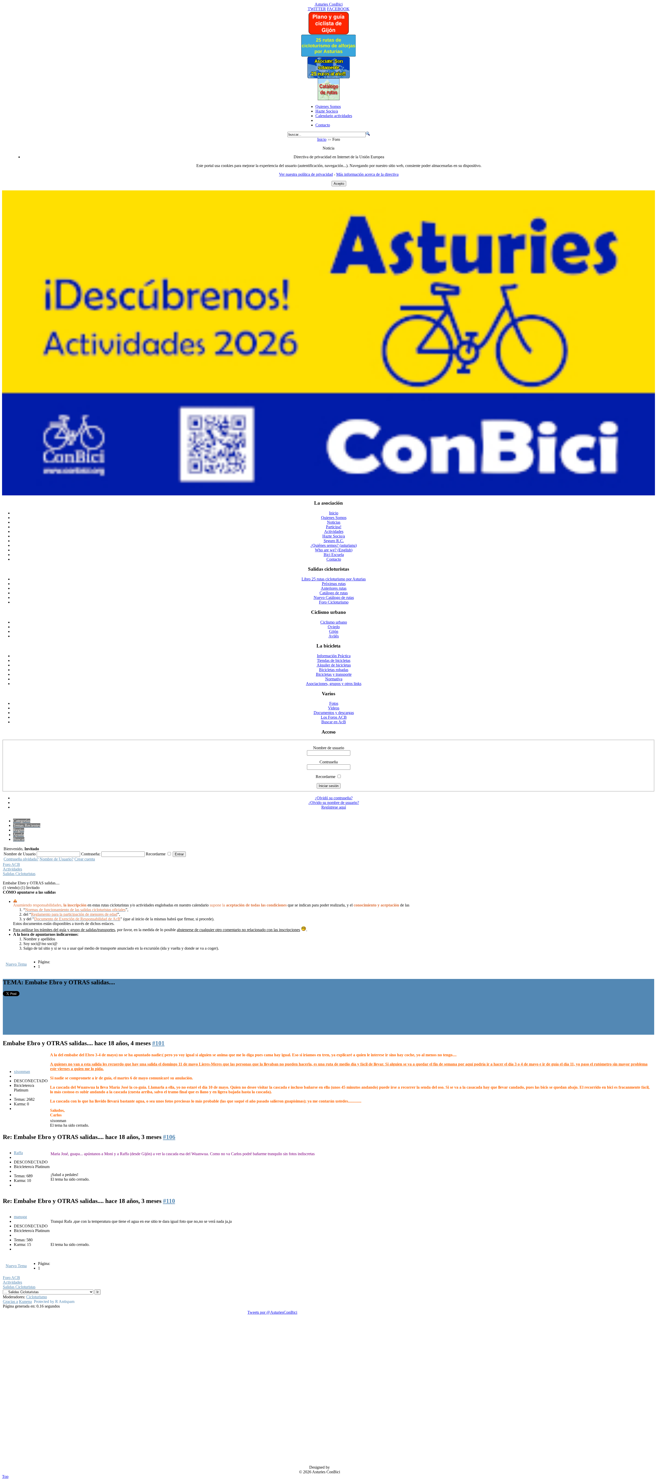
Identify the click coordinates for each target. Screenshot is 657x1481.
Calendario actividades (333, 116)
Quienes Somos (328, 106)
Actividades (12, 869)
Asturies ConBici (329, 4)
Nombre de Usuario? (56, 859)
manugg (20, 1217)
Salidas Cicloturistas (19, 874)
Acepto (339, 184)
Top (5, 1476)
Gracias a (10, 1301)
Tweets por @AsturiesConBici (272, 1312)
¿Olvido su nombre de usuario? (333, 802)
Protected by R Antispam (54, 1301)
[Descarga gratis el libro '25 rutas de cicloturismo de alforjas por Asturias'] (328, 55)
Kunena (25, 1301)
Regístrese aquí (333, 807)
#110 (169, 1201)
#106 (169, 1137)
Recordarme (325, 776)
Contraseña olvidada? (21, 859)
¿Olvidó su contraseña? (334, 798)
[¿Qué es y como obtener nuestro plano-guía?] (328, 33)
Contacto (322, 125)
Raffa (18, 1153)
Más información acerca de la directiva (367, 174)
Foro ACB (11, 864)
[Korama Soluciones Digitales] (646, 1467)
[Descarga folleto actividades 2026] (328, 494)
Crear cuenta (84, 859)
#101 (158, 1043)
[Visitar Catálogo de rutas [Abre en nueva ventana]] (329, 99)
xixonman (22, 1071)
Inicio (321, 139)
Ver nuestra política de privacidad (306, 174)
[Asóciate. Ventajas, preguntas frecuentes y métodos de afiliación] (328, 77)
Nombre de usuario (328, 748)
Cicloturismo (36, 1297)
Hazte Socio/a (326, 111)
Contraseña (329, 762)
